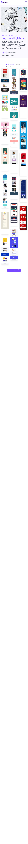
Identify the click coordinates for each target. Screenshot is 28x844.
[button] (26, 2)
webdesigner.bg (12, 52)
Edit (5, 199)
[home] (4, 2)
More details (5, 88)
